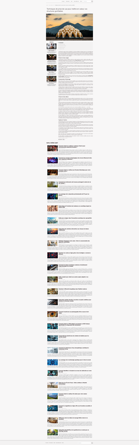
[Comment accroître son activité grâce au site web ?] (51, 57)
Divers (81, 1)
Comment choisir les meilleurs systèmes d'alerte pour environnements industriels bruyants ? (72, 146)
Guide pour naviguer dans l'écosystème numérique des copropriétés (75, 218)
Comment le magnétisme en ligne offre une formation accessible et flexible (75, 406)
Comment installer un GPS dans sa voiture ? (51, 72)
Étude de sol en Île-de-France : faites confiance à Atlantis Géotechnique (73, 383)
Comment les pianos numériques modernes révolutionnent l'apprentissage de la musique (73, 265)
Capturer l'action (62, 48)
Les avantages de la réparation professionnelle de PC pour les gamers (74, 194)
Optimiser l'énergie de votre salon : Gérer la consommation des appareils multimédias (74, 241)
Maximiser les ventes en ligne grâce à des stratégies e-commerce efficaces (75, 253)
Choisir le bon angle (62, 44)
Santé (71, 1)
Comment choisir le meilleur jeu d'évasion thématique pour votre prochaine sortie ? (74, 170)
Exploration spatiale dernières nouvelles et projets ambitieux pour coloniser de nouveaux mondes (75, 300)
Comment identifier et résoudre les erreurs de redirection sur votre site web (75, 371)
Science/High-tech (76, 1)
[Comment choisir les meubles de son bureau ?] (51, 79)
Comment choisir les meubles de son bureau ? (51, 83)
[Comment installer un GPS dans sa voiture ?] (51, 68)
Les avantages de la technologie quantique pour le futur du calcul (75, 360)
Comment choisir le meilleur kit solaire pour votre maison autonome (73, 394)
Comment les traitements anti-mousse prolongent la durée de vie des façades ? (75, 182)
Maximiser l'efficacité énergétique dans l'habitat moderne (73, 289)
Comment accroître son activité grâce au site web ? (51, 61)
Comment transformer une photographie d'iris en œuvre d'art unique (74, 312)
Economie (63, 1)
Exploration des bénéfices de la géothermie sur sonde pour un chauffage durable (74, 430)
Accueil (47, 5)
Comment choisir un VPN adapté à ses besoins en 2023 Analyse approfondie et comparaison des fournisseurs (74, 324)
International (67, 1)
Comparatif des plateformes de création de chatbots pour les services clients (74, 336)
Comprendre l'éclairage (63, 45)
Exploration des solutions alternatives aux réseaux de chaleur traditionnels (74, 229)
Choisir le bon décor (62, 47)
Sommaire (61, 42)
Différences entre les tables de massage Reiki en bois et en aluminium (73, 418)
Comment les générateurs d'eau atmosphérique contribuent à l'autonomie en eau (74, 348)
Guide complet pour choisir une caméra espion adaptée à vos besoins (73, 277)
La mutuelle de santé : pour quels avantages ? (51, 50)
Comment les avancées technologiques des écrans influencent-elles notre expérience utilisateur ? (75, 158)
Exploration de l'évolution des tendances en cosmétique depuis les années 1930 (75, 206)
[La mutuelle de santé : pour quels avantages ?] (51, 46)
